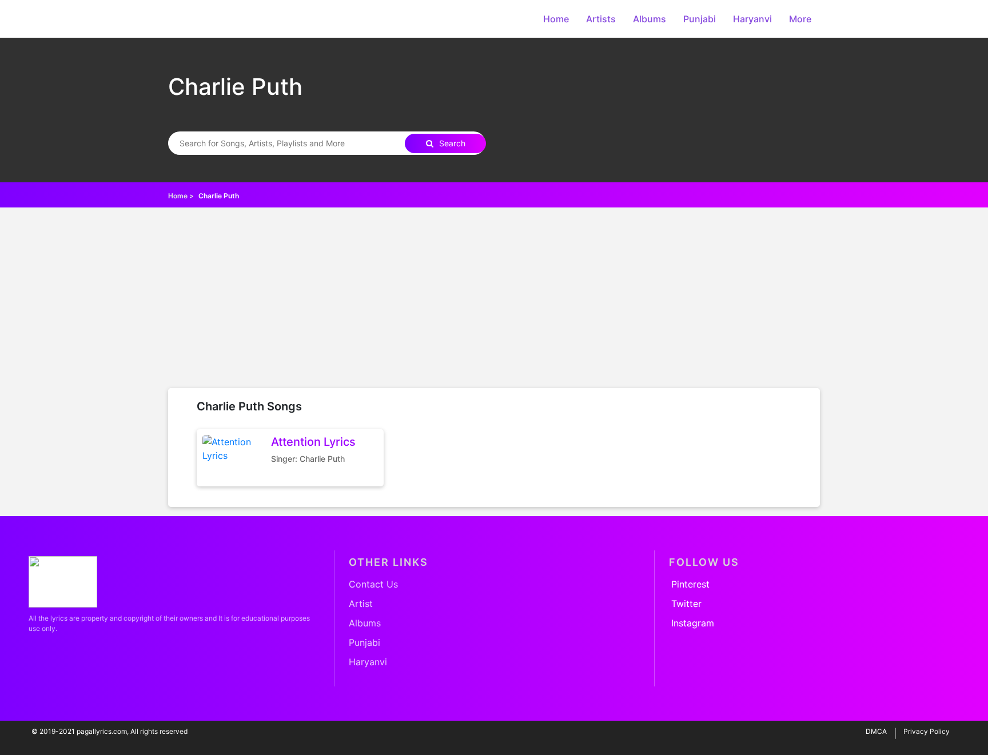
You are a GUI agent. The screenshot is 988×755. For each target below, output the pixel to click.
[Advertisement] (494, 302)
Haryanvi (752, 19)
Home (556, 19)
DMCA (876, 731)
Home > (181, 195)
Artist (361, 603)
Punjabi (699, 19)
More (800, 19)
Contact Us (373, 584)
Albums (649, 19)
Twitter (686, 603)
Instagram (692, 623)
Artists (601, 19)
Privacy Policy (926, 731)
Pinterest (690, 584)
